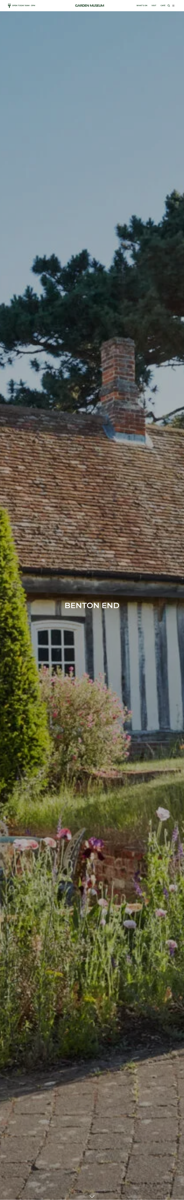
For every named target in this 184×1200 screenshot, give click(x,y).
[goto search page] (169, 6)
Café (163, 6)
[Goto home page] (89, 5)
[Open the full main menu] (174, 6)
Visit (154, 6)
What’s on (141, 6)
